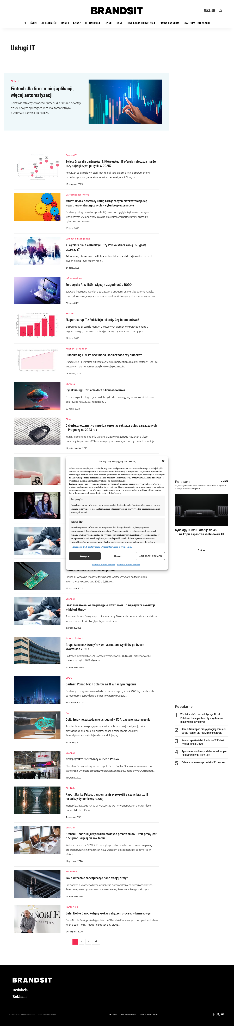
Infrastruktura (74, 278)
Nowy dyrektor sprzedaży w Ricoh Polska (92, 759)
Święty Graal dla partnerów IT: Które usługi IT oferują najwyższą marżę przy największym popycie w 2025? (111, 163)
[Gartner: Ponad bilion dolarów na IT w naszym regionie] (37, 690)
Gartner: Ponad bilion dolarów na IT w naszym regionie (101, 684)
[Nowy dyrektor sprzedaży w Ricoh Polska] (37, 765)
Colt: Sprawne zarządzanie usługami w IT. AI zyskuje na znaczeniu (108, 719)
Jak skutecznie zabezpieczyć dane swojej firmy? (97, 878)
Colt (68, 713)
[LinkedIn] (222, 1014)
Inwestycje (72, 906)
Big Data (70, 788)
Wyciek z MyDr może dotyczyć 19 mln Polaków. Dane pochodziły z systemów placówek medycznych (201, 718)
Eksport (70, 313)
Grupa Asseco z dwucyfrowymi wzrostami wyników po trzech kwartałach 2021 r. (105, 646)
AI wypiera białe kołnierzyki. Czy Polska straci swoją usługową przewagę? (106, 247)
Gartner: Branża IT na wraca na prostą (90, 570)
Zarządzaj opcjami (150, 556)
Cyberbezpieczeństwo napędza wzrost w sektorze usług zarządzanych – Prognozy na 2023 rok (111, 427)
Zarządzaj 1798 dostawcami (86, 547)
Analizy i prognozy (76, 348)
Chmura (70, 383)
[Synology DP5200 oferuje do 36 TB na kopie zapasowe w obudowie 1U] (201, 510)
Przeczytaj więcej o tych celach (116, 547)
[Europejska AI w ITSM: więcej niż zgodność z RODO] (37, 290)
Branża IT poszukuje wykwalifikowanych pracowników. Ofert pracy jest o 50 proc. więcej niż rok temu (111, 836)
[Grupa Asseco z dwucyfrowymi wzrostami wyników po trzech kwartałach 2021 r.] (37, 650)
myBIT (224, 481)
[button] (163, 461)
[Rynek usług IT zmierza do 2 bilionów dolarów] (37, 396)
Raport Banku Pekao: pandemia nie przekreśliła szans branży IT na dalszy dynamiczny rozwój (107, 796)
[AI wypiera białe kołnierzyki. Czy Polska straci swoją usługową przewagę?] (37, 251)
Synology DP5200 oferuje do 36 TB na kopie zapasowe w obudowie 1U (199, 532)
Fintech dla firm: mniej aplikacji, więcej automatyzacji (42, 91)
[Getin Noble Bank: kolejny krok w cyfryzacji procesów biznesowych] (37, 919)
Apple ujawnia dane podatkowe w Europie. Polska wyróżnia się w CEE (204, 753)
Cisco (69, 419)
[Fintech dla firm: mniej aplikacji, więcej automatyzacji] (125, 102)
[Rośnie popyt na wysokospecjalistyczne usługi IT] (37, 505)
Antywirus (71, 871)
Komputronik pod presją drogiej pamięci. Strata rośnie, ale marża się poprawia (203, 731)
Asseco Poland (74, 638)
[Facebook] (214, 1014)
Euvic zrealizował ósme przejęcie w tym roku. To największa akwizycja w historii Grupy (110, 607)
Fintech (15, 81)
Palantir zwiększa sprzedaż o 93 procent (203, 762)
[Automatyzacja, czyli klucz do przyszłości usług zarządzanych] (37, 471)
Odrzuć (118, 555)
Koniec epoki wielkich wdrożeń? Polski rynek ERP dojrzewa (203, 742)
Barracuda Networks (77, 194)
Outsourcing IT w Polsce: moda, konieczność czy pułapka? (104, 355)
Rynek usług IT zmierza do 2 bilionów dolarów (95, 390)
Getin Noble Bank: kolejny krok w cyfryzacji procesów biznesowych (109, 913)
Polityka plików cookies (103, 564)
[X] (218, 1014)
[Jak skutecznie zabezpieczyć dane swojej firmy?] (37, 884)
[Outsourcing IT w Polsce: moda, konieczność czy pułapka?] (37, 361)
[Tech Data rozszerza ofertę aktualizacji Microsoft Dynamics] (37, 541)
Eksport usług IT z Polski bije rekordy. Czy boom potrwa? (102, 319)
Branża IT (71, 155)
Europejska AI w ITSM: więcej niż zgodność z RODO (99, 284)
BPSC (69, 677)
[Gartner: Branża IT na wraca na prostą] (37, 576)
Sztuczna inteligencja (78, 238)
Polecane (182, 481)
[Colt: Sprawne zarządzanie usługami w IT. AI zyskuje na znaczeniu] (37, 725)
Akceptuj (85, 555)
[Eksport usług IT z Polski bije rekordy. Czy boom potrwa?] (37, 326)
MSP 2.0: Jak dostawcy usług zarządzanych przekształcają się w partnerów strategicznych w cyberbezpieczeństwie (106, 203)
